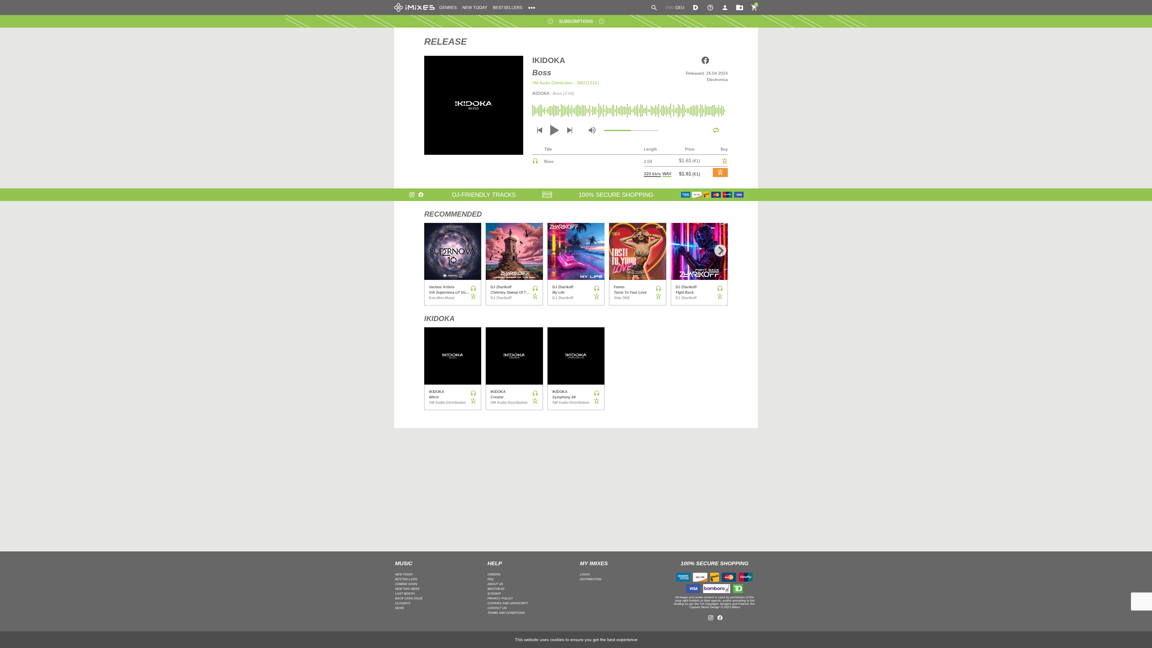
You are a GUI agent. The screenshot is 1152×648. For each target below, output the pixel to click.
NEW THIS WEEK (407, 588)
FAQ (491, 579)
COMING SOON (406, 584)
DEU (680, 7)
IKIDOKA (548, 60)
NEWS (399, 608)
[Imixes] (414, 7)
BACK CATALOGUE (409, 598)
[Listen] (535, 162)
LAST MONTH (405, 593)
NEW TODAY (474, 7)
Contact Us (497, 608)
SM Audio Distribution (552, 82)
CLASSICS (402, 603)
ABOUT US (495, 584)
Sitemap (494, 593)
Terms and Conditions (506, 612)
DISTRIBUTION (590, 579)
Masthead (496, 588)
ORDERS (494, 574)
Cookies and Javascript (508, 603)
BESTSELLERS (507, 7)
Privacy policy (500, 598)
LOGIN (585, 574)
